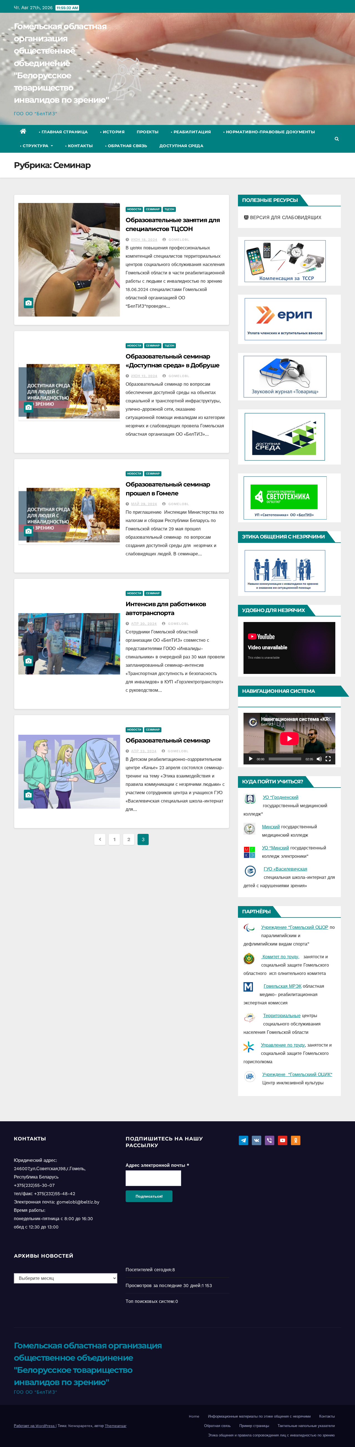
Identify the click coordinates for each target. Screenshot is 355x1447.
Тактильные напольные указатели (306, 1426)
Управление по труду (283, 1045)
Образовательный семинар (168, 740)
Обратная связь (217, 1426)
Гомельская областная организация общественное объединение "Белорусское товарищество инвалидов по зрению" (61, 63)
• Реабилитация (191, 131)
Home (194, 1416)
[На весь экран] (328, 759)
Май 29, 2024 (144, 504)
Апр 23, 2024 (143, 751)
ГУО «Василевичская (285, 869)
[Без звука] (319, 759)
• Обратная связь (126, 145)
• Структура (35, 145)
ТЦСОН (169, 209)
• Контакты (79, 145)
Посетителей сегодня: (149, 1269)
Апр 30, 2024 (144, 624)
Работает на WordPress (35, 1426)
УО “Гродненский (280, 797)
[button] (337, 138)
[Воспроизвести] (250, 759)
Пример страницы (254, 1426)
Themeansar (115, 1426)
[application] (289, 648)
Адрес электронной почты (157, 1165)
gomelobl (178, 240)
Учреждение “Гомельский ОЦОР (294, 927)
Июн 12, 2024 (144, 376)
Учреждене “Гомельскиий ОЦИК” (297, 1074)
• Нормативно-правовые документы (269, 131)
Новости (134, 209)
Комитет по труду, (280, 956)
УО (265, 848)
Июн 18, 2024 (144, 240)
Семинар (153, 209)
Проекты (148, 131)
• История (112, 131)
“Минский (279, 848)
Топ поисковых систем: (150, 1301)
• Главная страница (63, 131)
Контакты (327, 1416)
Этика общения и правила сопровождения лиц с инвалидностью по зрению (271, 1435)
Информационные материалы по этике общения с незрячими (259, 1416)
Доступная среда (181, 145)
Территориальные (282, 1015)
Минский (271, 826)
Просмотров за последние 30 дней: (164, 1285)
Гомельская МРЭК (282, 986)
